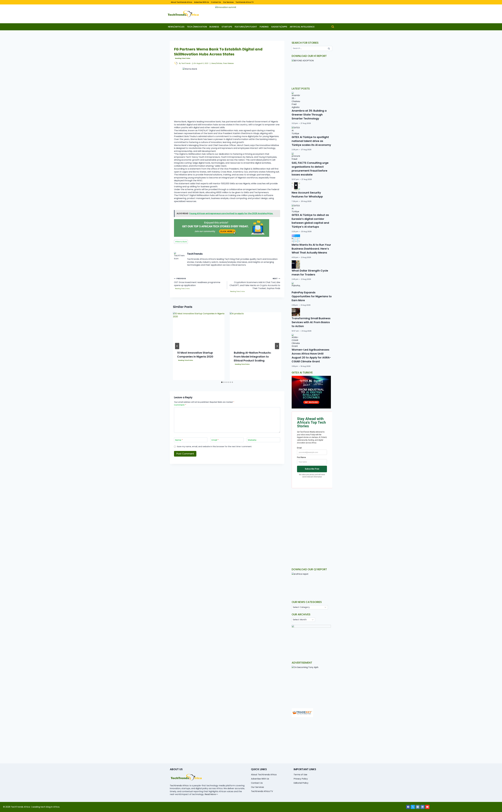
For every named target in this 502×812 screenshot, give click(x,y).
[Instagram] (418, 807)
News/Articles (176, 26)
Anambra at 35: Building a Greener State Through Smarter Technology (309, 114)
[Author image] (176, 63)
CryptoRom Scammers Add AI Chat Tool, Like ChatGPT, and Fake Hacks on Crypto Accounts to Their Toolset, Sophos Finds (255, 283)
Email (215, 440)
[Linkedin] (422, 807)
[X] (413, 807)
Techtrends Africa (179, 785)
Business (214, 26)
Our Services (228, 2)
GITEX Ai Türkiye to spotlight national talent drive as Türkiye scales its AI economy (311, 141)
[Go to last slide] (177, 346)
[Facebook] (408, 807)
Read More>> (211, 794)
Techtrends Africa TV (245, 2)
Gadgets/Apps (279, 26)
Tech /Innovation (197, 26)
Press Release (228, 63)
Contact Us (216, 2)
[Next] (277, 346)
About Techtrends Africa (181, 2)
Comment (180, 405)
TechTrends (185, 63)
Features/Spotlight (246, 26)
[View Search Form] (332, 26)
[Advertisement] (312, 512)
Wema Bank (181, 242)
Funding (264, 26)
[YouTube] (427, 807)
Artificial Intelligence (302, 26)
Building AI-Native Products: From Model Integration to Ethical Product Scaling (252, 356)
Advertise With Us (201, 2)
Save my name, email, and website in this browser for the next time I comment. (214, 446)
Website (252, 440)
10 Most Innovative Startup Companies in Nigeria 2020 (195, 354)
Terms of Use (300, 774)
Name (179, 440)
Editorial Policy (301, 782)
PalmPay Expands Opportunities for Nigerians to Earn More (312, 296)
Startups (227, 26)
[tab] (222, 382)
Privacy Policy (301, 778)
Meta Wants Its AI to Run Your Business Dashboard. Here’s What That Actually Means (311, 248)
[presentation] (198, 329)
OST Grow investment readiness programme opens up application (197, 282)
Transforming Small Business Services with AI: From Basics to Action (311, 322)
